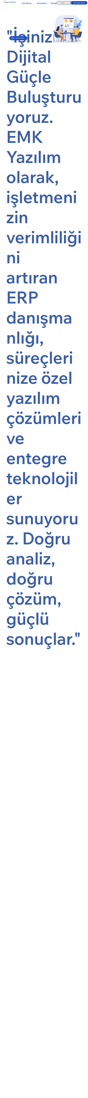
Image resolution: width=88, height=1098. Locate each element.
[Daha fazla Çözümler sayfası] (32, 3)
